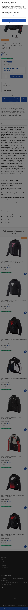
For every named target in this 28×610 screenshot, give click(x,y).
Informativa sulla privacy (9, 15)
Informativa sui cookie (19, 13)
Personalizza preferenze (14, 22)
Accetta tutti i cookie (14, 20)
